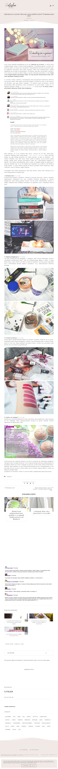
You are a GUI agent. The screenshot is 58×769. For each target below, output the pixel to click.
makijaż (14, 719)
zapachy (14, 729)
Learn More (26, 765)
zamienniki (7, 729)
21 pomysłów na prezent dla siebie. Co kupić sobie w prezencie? (39, 622)
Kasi (30, 155)
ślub (19, 729)
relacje (7, 726)
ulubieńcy (24, 726)
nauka (41, 719)
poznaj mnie (37, 723)
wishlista (31, 726)
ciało (14, 716)
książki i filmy (43, 716)
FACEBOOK (25, 749)
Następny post (10, 487)
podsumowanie (16, 723)
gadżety (29, 716)
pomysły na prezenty (27, 723)
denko (19, 716)
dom (24, 716)
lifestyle (9, 476)
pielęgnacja (8, 723)
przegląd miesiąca (46, 723)
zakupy (48, 726)
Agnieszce (41, 155)
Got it (33, 765)
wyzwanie (37, 726)
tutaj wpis (17, 175)
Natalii (35, 155)
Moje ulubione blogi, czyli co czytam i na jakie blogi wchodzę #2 (42, 489)
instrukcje (35, 716)
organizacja (48, 719)
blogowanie (8, 716)
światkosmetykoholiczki (26, 86)
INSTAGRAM (35, 749)
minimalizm (27, 719)
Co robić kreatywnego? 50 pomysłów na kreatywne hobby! (14, 622)
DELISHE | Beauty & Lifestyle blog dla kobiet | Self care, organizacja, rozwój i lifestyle (19, 755)
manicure (20, 719)
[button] (42, 3)
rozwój (12, 726)
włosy (43, 726)
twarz (17, 726)
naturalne (34, 719)
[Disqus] (29, 544)
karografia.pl (53, 754)
